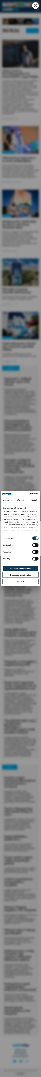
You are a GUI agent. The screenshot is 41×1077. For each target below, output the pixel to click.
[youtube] (14, 1061)
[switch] (35, 545)
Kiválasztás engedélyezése (20, 575)
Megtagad (20, 581)
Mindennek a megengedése (20, 568)
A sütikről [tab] (33, 500)
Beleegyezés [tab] (7, 500)
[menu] (38, 9)
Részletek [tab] (20, 500)
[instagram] (26, 1061)
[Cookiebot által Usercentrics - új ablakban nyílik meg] (29, 494)
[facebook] (20, 1061)
